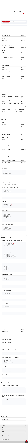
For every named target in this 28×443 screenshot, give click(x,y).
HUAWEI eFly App (11, 435)
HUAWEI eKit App (5, 435)
